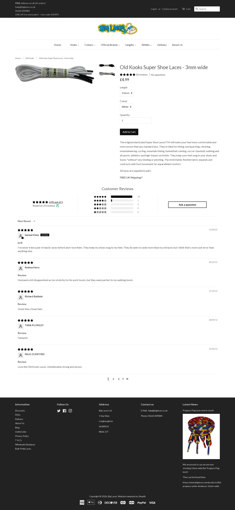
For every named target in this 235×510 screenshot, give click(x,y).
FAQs (17, 415)
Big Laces (112, 496)
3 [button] (118, 378)
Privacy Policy (22, 436)
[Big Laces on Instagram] (70, 411)
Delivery (19, 419)
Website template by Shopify (132, 496)
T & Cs (18, 440)
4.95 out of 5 (56, 202)
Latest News (190, 404)
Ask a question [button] (187, 204)
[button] (128, 74)
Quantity (125, 114)
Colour (123, 101)
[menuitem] (57, 44)
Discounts (20, 410)
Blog (17, 427)
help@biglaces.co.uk (25, 7)
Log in (154, 9)
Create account (170, 9)
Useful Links (20, 431)
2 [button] (113, 378)
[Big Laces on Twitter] (59, 411)
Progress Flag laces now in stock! (198, 410)
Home (18, 58)
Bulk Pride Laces (23, 448)
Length (123, 87)
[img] (25, 230)
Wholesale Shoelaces (25, 444)
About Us (19, 423)
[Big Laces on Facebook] (64, 411)
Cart (188, 9)
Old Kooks (29, 58)
